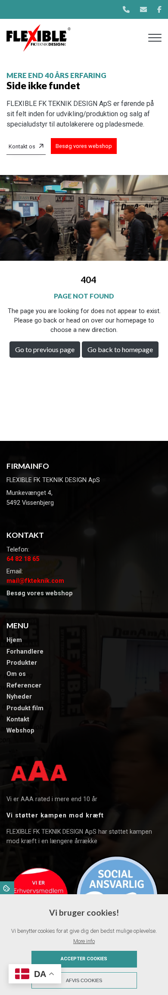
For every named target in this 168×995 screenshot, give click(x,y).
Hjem (14, 640)
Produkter (21, 663)
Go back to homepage (120, 349)
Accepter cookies (84, 959)
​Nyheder (19, 697)
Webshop (20, 731)
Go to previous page (45, 349)
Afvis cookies (84, 980)
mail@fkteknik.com (35, 581)
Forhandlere (25, 652)
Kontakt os (22, 146)
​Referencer (23, 686)
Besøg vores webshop (84, 146)
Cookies (7, 887)
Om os (16, 674)
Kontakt (17, 720)
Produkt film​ (25, 709)
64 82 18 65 (22, 559)
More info (84, 941)
